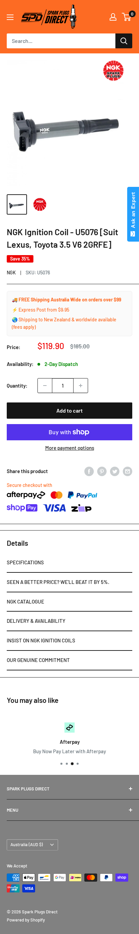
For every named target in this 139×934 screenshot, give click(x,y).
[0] (126, 17)
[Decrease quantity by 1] (45, 385)
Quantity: (17, 386)
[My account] (113, 17)
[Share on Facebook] (89, 471)
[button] (69, 563)
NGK (11, 272)
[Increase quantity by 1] (81, 385)
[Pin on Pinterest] (102, 471)
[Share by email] (127, 471)
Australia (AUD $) (26, 844)
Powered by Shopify (26, 920)
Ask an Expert (133, 211)
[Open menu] (10, 17)
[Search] (123, 40)
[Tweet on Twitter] (114, 471)
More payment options (69, 448)
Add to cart (69, 410)
